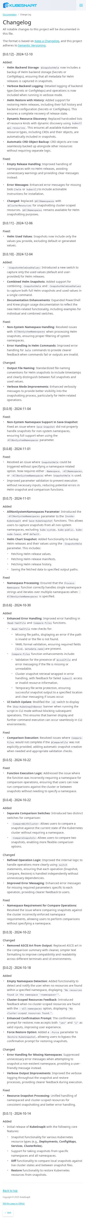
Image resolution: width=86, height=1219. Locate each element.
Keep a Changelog (47, 41)
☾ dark (8, 1212)
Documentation (10, 14)
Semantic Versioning (32, 45)
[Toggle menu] (81, 5)
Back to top (10, 1191)
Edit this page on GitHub (14, 1203)
